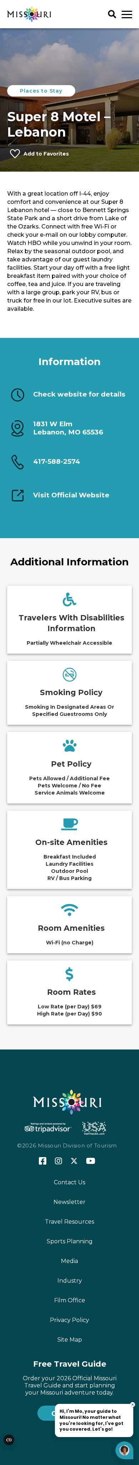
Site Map (69, 1339)
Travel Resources (69, 1221)
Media (69, 1261)
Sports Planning (70, 1241)
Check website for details (79, 394)
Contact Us (69, 1182)
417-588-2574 (56, 461)
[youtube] (90, 1161)
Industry (69, 1280)
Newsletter (69, 1202)
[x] (74, 1161)
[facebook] (42, 1161)
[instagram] (58, 1161)
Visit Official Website (71, 495)
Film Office (69, 1300)
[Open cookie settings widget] (9, 1440)
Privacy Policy (69, 1320)
